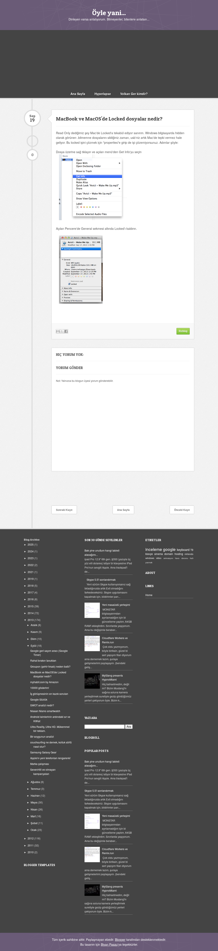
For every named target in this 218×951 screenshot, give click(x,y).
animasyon (168, 558)
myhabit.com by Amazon (44, 682)
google (169, 549)
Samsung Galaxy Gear (43, 752)
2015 (31, 606)
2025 (31, 544)
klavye (149, 554)
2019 (31, 578)
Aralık (34, 625)
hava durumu (181, 558)
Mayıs (34, 802)
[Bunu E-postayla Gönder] (58, 331)
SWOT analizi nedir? (42, 705)
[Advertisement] (109, 60)
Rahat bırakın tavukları (43, 660)
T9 (191, 550)
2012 (31, 838)
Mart (33, 816)
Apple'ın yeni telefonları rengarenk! (50, 758)
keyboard (183, 549)
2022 (31, 565)
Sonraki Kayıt (64, 510)
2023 (31, 558)
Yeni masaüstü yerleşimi (116, 604)
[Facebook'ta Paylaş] (66, 331)
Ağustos (36, 782)
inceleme (153, 549)
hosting (179, 554)
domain (168, 554)
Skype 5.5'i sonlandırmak (101, 579)
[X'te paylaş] (62, 331)
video (158, 558)
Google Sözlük (38, 699)
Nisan (34, 809)
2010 (31, 852)
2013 (31, 620)
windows (149, 558)
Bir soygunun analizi (42, 736)
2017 (31, 592)
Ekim (34, 639)
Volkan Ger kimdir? (134, 94)
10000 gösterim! (39, 688)
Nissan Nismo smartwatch (45, 711)
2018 (31, 585)
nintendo (189, 554)
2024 (31, 551)
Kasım (35, 632)
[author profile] (32, 141)
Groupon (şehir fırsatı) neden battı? (50, 666)
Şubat (34, 823)
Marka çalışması (39, 764)
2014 (31, 613)
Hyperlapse (103, 94)
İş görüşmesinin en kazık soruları (49, 693)
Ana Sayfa (77, 94)
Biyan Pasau (109, 944)
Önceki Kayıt (182, 510)
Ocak (34, 830)
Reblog (183, 331)
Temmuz (36, 788)
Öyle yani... (109, 13)
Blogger (120, 939)
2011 (31, 845)
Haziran (35, 795)
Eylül (34, 645)
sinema (158, 554)
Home (148, 595)
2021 (31, 572)
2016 (31, 599)
